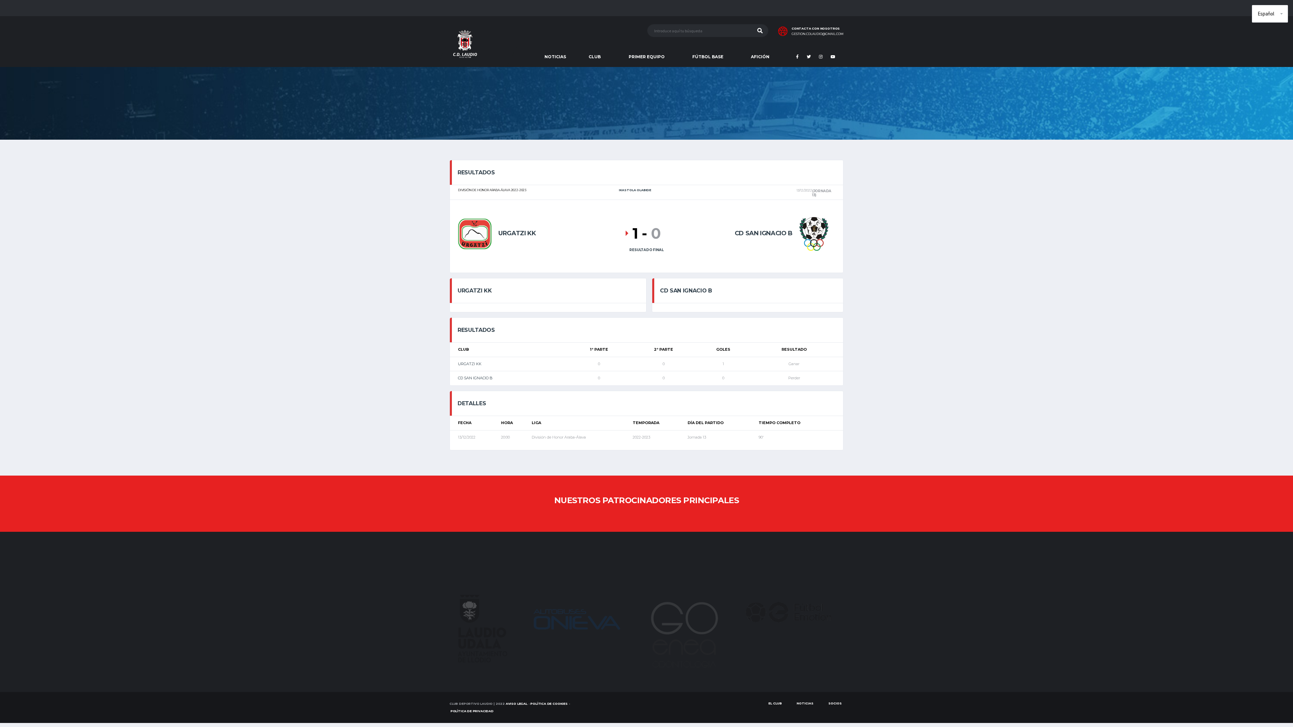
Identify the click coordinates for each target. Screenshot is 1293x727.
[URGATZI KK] (475, 233)
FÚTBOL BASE (707, 56)
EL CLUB (775, 703)
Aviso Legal (516, 703)
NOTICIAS (555, 56)
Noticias (805, 703)
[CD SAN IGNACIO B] (813, 233)
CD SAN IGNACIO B (475, 378)
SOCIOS (835, 703)
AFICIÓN (760, 56)
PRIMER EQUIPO (647, 56)
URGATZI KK (470, 363)
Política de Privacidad (472, 711)
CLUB (595, 56)
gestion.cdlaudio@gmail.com (817, 34)
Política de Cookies (549, 703)
